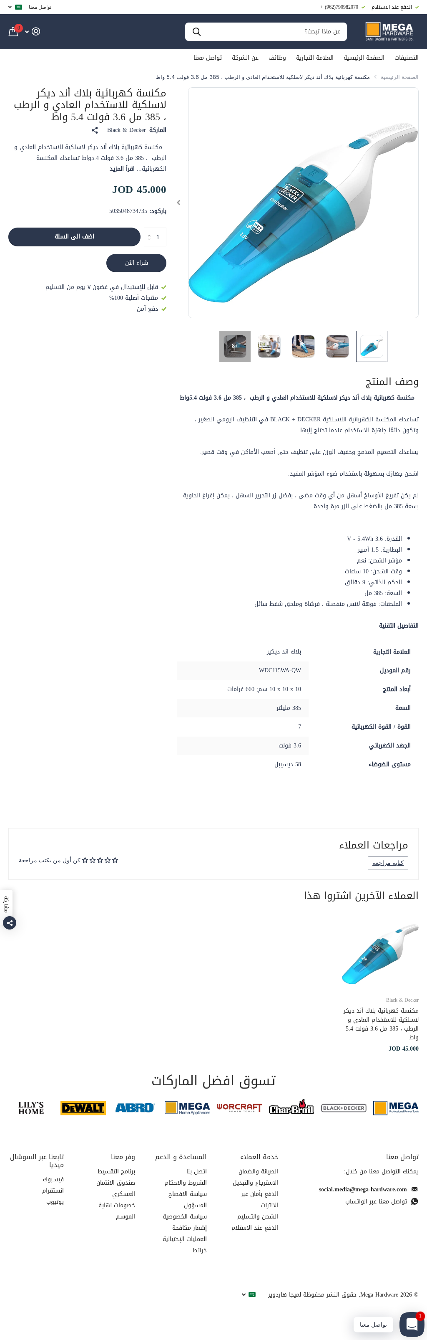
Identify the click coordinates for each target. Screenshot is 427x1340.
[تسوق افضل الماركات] (396, 1108)
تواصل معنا (40, 7)
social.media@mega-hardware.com (363, 1189)
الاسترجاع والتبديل (255, 1182)
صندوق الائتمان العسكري (115, 1188)
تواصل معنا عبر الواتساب (376, 1201)
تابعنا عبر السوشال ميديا (37, 1160)
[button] (178, 202)
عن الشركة (245, 57)
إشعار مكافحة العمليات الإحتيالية (185, 1233)
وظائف (277, 57)
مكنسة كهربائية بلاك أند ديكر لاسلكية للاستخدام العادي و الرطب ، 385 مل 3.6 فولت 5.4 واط (381, 1024)
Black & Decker (126, 130)
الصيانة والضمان (258, 1171)
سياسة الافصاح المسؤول (187, 1199)
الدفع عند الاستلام (254, 1228)
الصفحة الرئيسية (364, 57)
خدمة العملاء (259, 1156)
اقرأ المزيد (122, 169)
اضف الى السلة (74, 236)
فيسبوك (53, 1179)
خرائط (200, 1250)
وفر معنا (123, 1156)
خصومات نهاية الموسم (116, 1211)
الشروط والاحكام (186, 1182)
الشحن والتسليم (257, 1216)
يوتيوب (55, 1202)
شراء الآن (136, 263)
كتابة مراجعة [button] (388, 862)
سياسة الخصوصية (185, 1216)
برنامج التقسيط (116, 1171)
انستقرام (53, 1190)
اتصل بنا (196, 1171)
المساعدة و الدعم (181, 1156)
